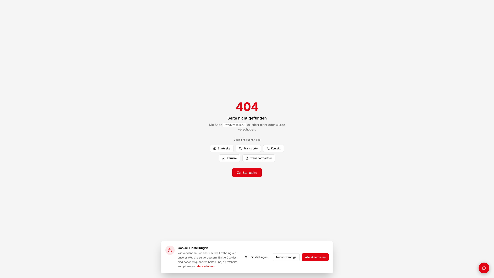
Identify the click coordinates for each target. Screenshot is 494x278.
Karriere (232, 158)
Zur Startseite (247, 173)
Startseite (224, 148)
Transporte (251, 148)
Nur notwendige (286, 257)
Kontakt (276, 148)
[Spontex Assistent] (484, 268)
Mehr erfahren (205, 266)
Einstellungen (259, 257)
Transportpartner (261, 158)
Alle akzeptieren (315, 257)
